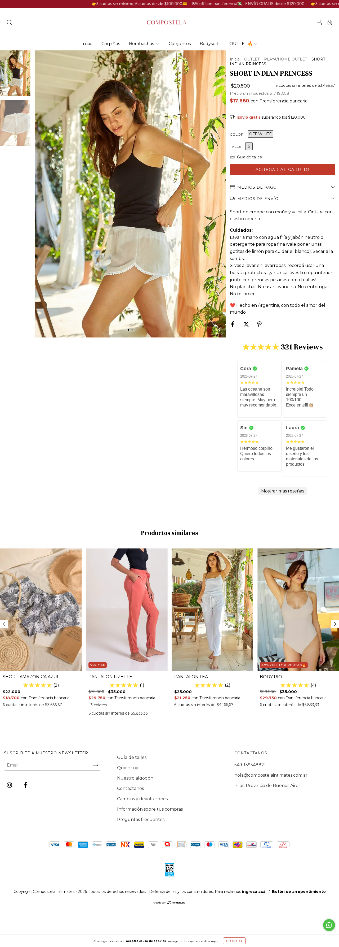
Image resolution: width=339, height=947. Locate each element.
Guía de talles (131, 757)
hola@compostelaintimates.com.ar (270, 775)
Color (237, 134)
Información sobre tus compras (150, 809)
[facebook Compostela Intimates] (25, 785)
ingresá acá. (254, 891)
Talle (235, 147)
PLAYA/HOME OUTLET (285, 59)
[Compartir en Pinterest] (259, 324)
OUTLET (252, 59)
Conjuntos (180, 43)
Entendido (234, 941)
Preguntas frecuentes (140, 819)
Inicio (87, 43)
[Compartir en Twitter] (246, 324)
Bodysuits (210, 43)
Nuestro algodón (135, 778)
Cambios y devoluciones (142, 798)
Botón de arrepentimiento (299, 891)
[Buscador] (9, 22)
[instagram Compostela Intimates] (10, 785)
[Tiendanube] (169, 902)
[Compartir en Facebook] (233, 324)
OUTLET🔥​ (241, 43)
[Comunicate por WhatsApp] (329, 925)
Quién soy (127, 767)
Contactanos (130, 788)
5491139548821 (250, 764)
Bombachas (142, 43)
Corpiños (110, 43)
